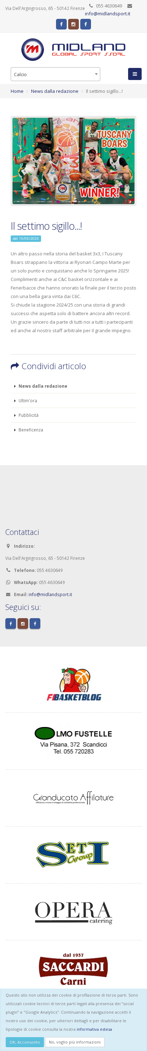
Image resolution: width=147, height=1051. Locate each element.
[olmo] (73, 740)
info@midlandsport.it (107, 13)
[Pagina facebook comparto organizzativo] (85, 24)
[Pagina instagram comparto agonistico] (73, 24)
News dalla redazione (54, 91)
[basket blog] (73, 683)
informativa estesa (94, 1029)
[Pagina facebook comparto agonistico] (61, 24)
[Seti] (73, 854)
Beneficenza (30, 429)
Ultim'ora (27, 400)
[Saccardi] (73, 968)
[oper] (73, 911)
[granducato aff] (73, 797)
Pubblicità (28, 415)
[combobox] (55, 74)
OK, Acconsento (25, 1042)
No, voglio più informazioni (75, 1042)
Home (17, 91)
